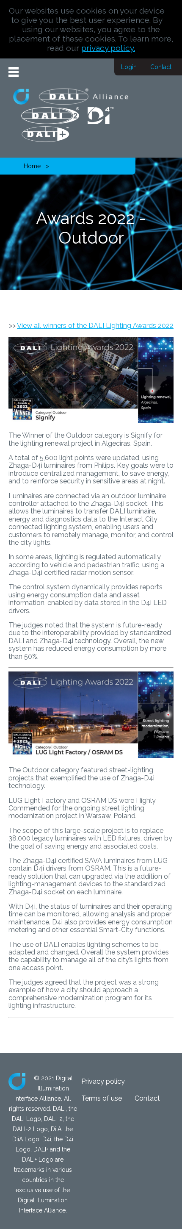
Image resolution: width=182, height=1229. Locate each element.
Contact (160, 67)
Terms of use (101, 1098)
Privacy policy (103, 1081)
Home (32, 166)
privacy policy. (108, 48)
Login (129, 67)
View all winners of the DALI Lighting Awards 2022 (95, 326)
